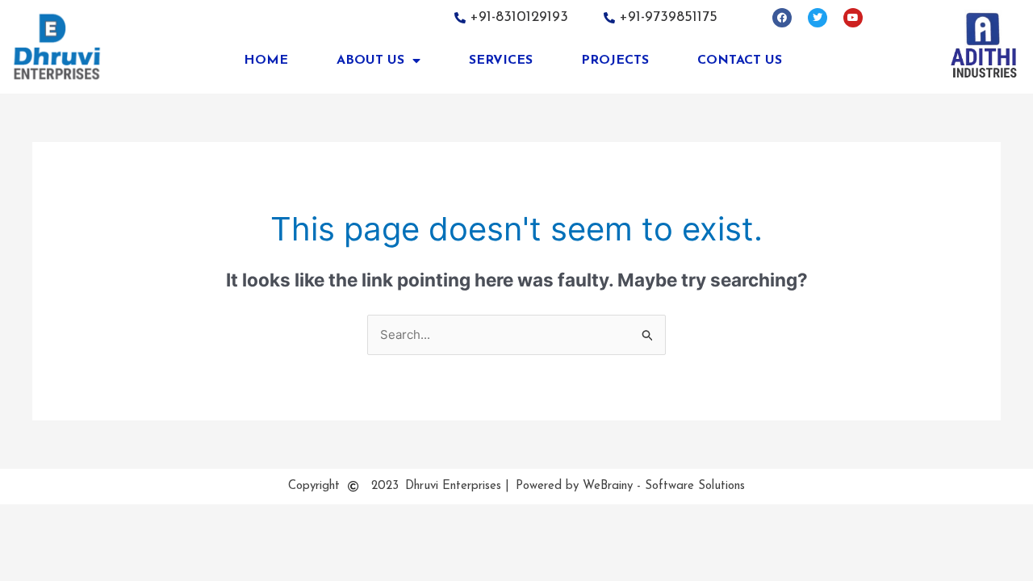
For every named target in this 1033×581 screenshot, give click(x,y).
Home (266, 60)
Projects (615, 60)
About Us (370, 60)
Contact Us (739, 60)
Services (501, 60)
